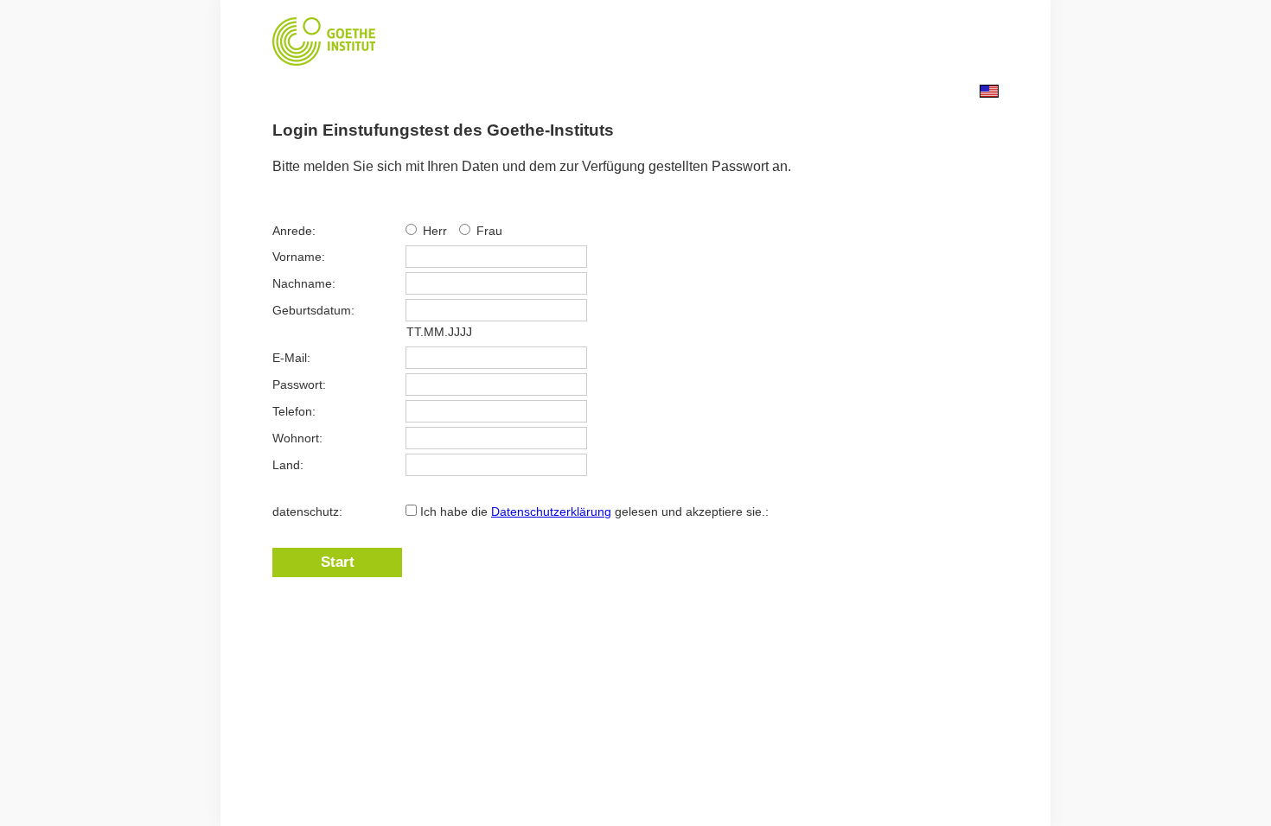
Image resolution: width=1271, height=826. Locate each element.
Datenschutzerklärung (551, 511)
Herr (436, 231)
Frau (489, 231)
